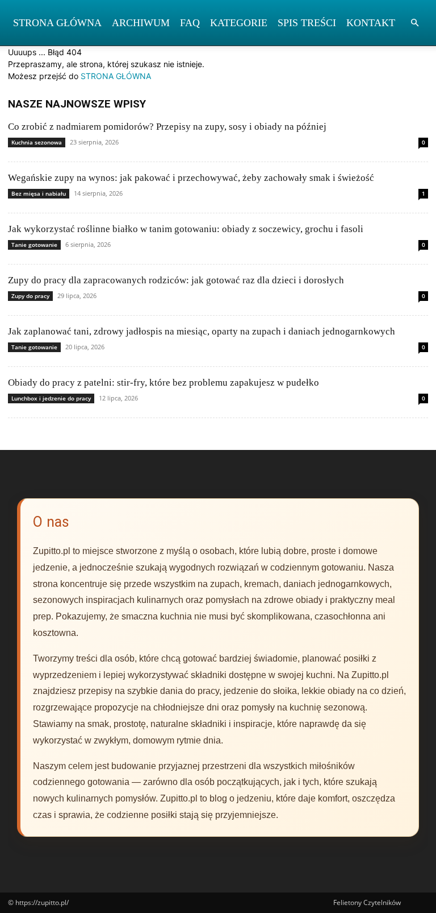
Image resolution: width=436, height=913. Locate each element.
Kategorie (238, 22)
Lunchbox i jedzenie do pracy (51, 398)
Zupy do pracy (30, 296)
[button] (414, 23)
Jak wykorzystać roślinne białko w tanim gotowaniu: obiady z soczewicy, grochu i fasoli (185, 229)
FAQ (190, 22)
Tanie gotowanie (34, 245)
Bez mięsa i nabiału (38, 193)
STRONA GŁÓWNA (116, 76)
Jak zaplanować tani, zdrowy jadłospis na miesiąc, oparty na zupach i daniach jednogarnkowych (201, 331)
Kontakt (370, 22)
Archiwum (141, 22)
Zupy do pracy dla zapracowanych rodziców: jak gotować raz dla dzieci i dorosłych (176, 280)
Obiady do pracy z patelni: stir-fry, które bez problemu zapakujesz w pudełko (163, 382)
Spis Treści (307, 22)
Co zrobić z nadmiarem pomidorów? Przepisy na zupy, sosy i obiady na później (167, 126)
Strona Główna (57, 22)
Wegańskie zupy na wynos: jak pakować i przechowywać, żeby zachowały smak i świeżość (191, 177)
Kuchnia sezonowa (36, 142)
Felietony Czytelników (367, 902)
